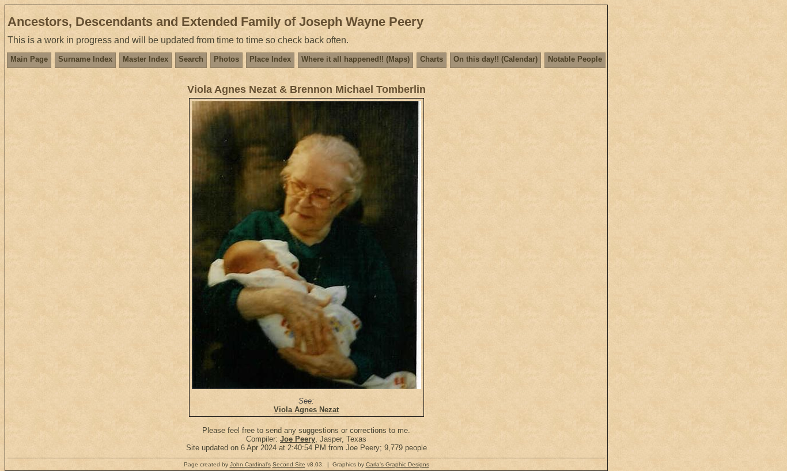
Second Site (289, 464)
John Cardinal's (250, 464)
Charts (431, 59)
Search (191, 59)
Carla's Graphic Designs (397, 464)
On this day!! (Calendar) (495, 59)
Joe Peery (297, 439)
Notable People (575, 59)
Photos (226, 59)
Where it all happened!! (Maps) (355, 59)
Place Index (270, 59)
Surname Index (85, 59)
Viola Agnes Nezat (306, 409)
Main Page (29, 59)
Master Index (145, 59)
